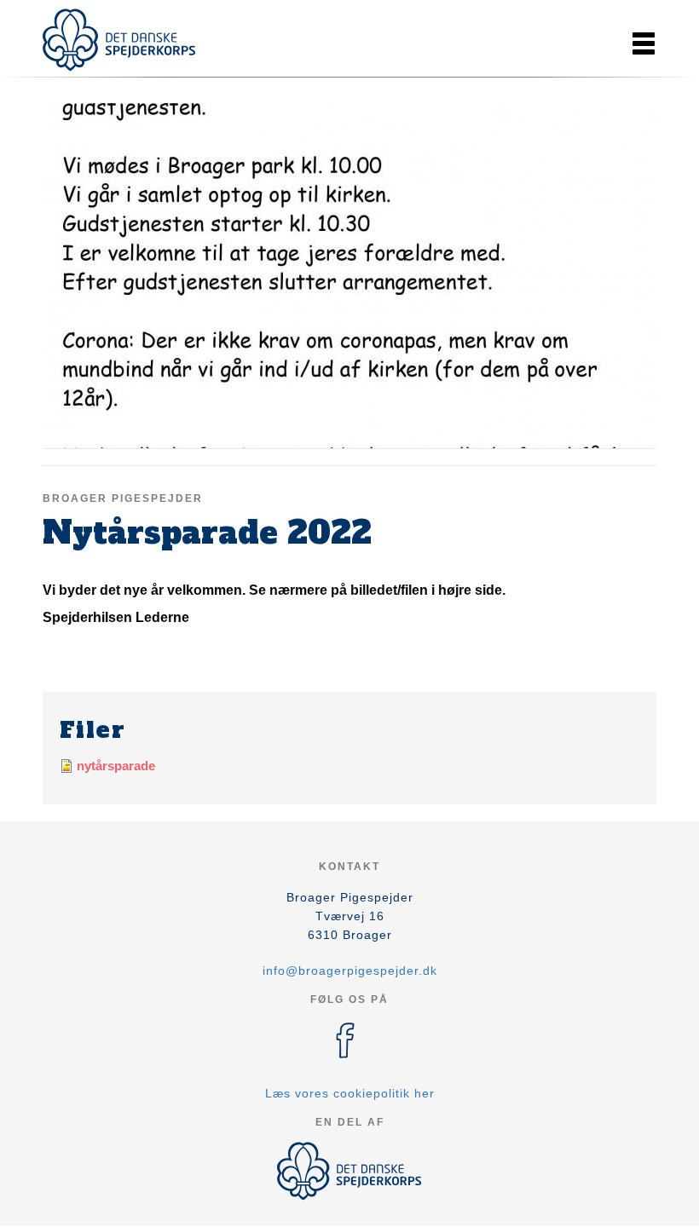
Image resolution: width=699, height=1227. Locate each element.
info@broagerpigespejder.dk (350, 970)
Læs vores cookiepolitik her (350, 1093)
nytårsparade (116, 765)
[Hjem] (119, 40)
